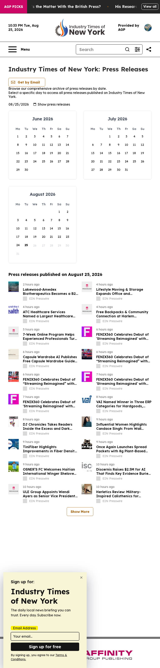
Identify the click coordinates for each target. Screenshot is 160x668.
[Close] (81, 578)
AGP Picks (13, 7)
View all (149, 6)
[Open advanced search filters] (137, 49)
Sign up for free (45, 646)
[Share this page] (149, 49)
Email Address (24, 628)
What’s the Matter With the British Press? (61, 6)
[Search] (127, 49)
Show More (80, 512)
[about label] (25, 299)
